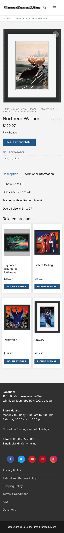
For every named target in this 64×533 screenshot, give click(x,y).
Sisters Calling (43, 265)
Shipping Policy (13, 486)
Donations (9, 509)
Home (7, 18)
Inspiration (10, 339)
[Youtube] (32, 459)
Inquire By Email (19, 142)
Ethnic (7, 111)
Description (10, 174)
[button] (56, 34)
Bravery (39, 339)
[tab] (10, 174)
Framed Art (47, 109)
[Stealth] (60, 120)
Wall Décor (30, 109)
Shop (18, 18)
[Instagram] (53, 459)
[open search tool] (44, 7)
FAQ (5, 501)
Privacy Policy (12, 470)
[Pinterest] (42, 459)
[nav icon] (54, 7)
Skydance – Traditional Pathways (11, 268)
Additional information (39, 174)
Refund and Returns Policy (20, 478)
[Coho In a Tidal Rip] (54, 120)
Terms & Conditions (15, 494)
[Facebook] (10, 459)
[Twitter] (21, 459)
